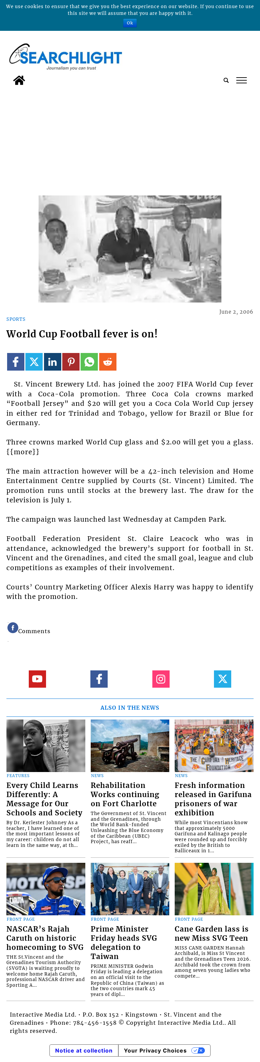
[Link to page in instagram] (161, 679)
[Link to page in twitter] (34, 361)
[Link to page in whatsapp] (89, 361)
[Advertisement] (130, 139)
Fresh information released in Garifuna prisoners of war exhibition (213, 799)
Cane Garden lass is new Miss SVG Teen (212, 934)
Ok (130, 22)
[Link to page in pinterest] (71, 361)
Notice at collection (84, 1050)
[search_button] (226, 80)
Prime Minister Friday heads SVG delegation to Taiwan (124, 943)
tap (241, 80)
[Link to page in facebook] (15, 361)
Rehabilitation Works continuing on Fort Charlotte (125, 794)
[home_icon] (19, 80)
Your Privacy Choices (155, 1050)
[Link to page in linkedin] (52, 361)
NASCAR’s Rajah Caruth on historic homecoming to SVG (45, 938)
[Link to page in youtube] (37, 679)
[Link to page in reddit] (107, 361)
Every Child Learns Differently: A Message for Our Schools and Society (44, 799)
